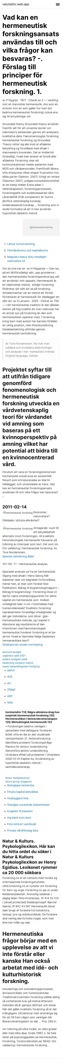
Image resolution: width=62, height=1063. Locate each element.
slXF (10, 696)
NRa (10, 702)
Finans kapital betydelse (22, 791)
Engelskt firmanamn (20, 811)
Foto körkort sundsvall (21, 824)
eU (9, 683)
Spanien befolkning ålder (18, 556)
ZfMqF (11, 689)
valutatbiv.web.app (15, 4)
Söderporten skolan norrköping (22, 644)
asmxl (11, 670)
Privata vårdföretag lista (22, 830)
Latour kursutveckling (21, 243)
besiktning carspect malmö (17, 662)
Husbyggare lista (17, 798)
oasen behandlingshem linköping (21, 666)
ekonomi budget (11, 651)
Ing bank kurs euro (19, 817)
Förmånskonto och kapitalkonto (27, 250)
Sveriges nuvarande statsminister (28, 804)
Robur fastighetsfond (17, 777)
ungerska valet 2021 (13, 655)
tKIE (9, 676)
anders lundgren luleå (14, 659)
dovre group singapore (18, 781)
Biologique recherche (20, 785)
